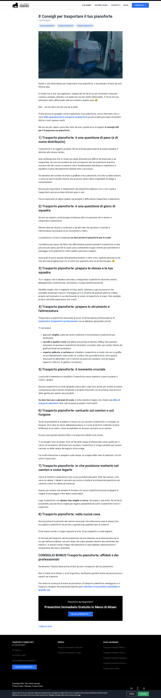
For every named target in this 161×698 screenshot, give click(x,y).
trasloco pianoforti (47, 26)
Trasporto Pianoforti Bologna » (115, 658)
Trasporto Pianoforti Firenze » (114, 663)
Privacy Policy (17, 686)
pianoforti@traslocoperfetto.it (24, 661)
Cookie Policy (37, 686)
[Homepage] (144, 688)
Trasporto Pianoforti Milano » (114, 647)
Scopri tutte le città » (111, 668)
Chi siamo (86, 5)
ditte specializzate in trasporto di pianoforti (65, 117)
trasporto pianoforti (65, 26)
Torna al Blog (45, 626)
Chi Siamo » (16, 650)
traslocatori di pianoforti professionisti (58, 321)
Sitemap (28, 686)
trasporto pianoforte (84, 26)
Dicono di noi (101, 5)
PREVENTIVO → (140, 5)
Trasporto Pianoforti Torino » (114, 653)
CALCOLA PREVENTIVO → (80, 614)
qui (79, 695)
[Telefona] (137, 688)
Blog (126, 5)
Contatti (115, 5)
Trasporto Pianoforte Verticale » (70, 647)
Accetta (143, 694)
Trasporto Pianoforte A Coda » (70, 653)
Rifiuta (131, 694)
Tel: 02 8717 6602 (19, 655)
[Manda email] (131, 688)
